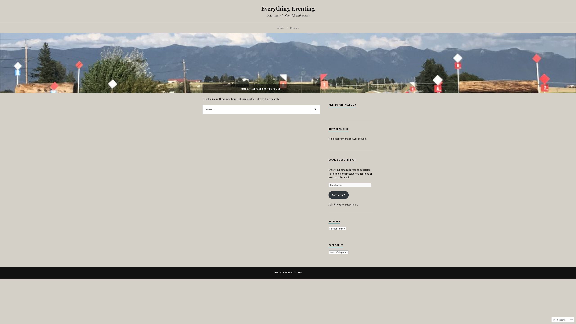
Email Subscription (342, 159)
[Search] (315, 109)
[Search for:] (261, 109)
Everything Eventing (288, 8)
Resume (294, 27)
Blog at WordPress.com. (288, 273)
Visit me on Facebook (342, 105)
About (280, 27)
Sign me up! (338, 194)
